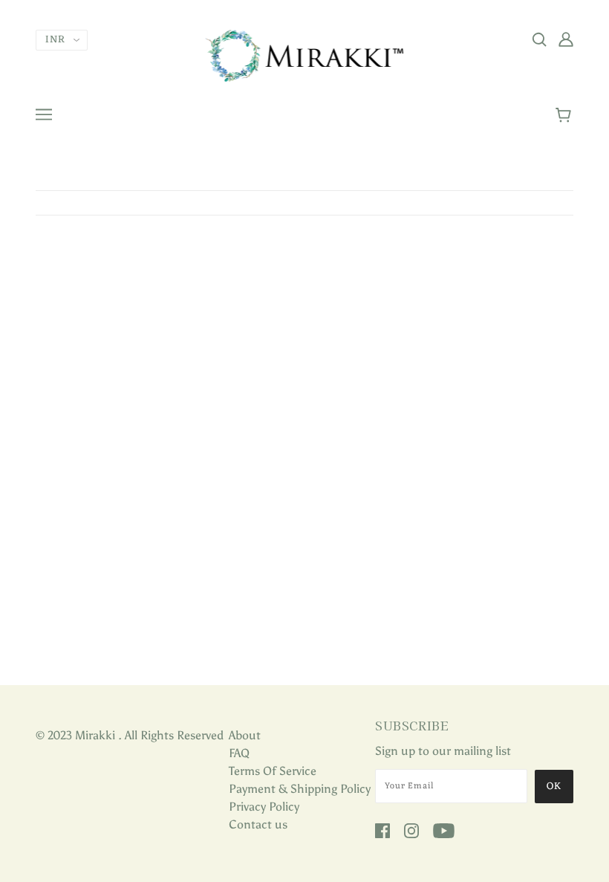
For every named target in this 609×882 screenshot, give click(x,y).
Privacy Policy (264, 807)
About (245, 735)
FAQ (239, 753)
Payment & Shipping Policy (300, 789)
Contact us (258, 824)
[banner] (305, 55)
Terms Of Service (272, 771)
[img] (539, 38)
